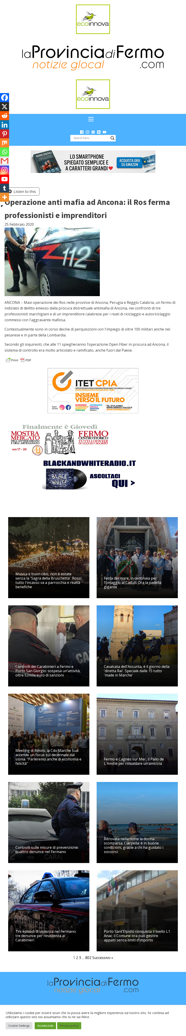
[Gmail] (4, 160)
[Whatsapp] (4, 151)
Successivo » (102, 957)
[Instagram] (4, 170)
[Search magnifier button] (112, 138)
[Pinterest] (4, 133)
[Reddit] (4, 115)
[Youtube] (4, 179)
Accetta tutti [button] (45, 1026)
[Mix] (4, 142)
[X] (4, 106)
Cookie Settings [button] (19, 1026)
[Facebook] (4, 97)
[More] (4, 197)
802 (88, 957)
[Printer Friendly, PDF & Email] (19, 360)
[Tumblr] (4, 188)
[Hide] (2, 206)
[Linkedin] (4, 124)
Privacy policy (69, 1026)
